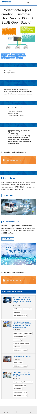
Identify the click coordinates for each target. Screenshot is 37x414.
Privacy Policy (4, 412)
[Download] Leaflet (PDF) (14, 160)
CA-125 (13, 412)
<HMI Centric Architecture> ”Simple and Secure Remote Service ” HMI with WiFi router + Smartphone (23, 300)
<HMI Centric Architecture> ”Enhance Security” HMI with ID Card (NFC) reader (23, 374)
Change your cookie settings (24, 412)
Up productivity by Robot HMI (22, 356)
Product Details (8, 195)
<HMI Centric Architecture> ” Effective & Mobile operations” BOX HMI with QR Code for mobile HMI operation (22, 324)
